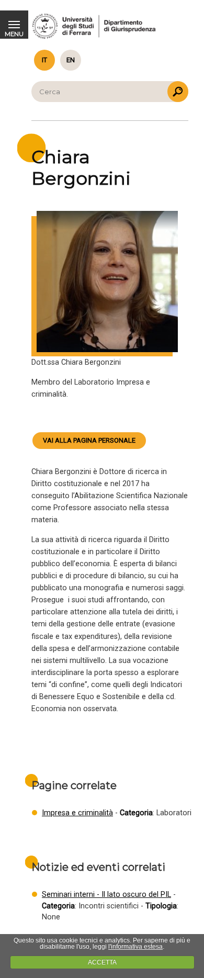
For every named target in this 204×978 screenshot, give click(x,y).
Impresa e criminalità (77, 812)
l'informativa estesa (135, 946)
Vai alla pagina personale (89, 440)
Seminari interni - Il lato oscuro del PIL (106, 894)
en (70, 60)
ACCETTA (102, 962)
